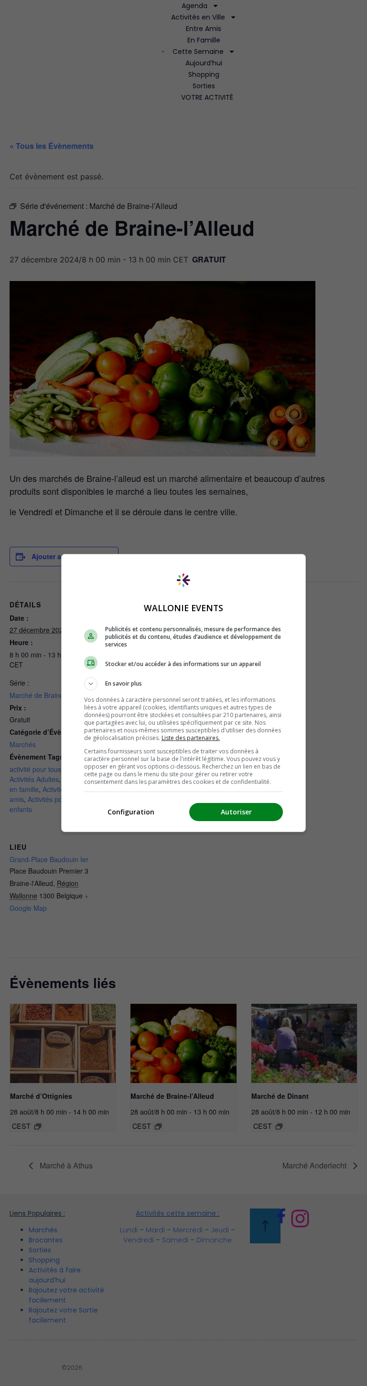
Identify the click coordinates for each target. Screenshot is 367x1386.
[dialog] (183, 693)
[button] (183, 683)
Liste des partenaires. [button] (191, 738)
